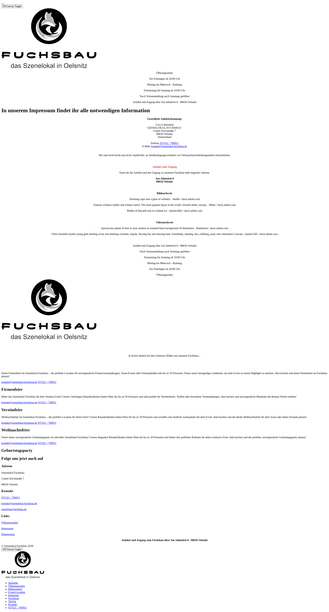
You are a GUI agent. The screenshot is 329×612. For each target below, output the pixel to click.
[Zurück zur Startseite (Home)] (49, 67)
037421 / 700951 (169, 143)
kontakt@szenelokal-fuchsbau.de (169, 146)
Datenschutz (8, 534)
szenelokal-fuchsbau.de (14, 509)
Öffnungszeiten (9, 522)
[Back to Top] (2, 3)
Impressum (7, 528)
